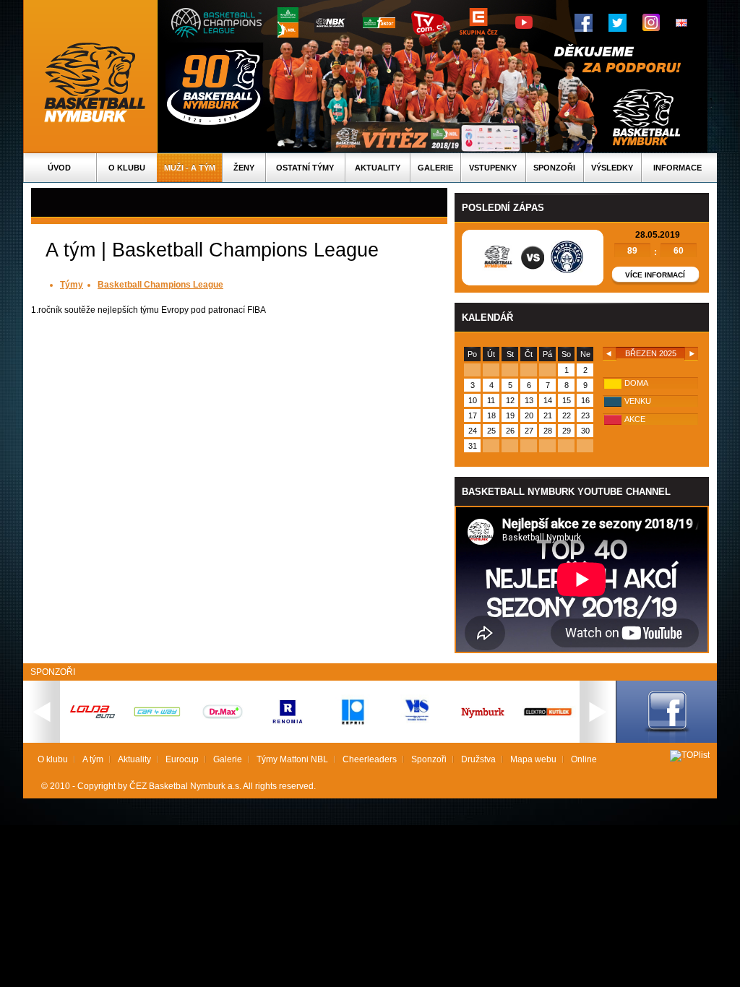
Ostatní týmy (305, 167)
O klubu (126, 167)
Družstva (478, 759)
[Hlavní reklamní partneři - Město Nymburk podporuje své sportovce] (483, 720)
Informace (677, 167)
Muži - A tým (189, 167)
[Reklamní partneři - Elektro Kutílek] (548, 737)
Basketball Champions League (160, 285)
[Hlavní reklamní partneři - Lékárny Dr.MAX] (222, 728)
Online (584, 759)
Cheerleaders (370, 759)
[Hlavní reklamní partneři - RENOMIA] (287, 728)
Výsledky (612, 167)
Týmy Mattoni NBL (292, 759)
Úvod (59, 167)
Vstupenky (493, 167)
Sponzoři (554, 167)
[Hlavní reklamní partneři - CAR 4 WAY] (157, 716)
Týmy (71, 285)
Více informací (655, 275)
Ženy (243, 167)
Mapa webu (533, 759)
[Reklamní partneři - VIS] (418, 737)
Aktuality (377, 167)
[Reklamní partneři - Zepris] (352, 737)
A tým (92, 759)
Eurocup (182, 759)
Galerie (435, 167)
